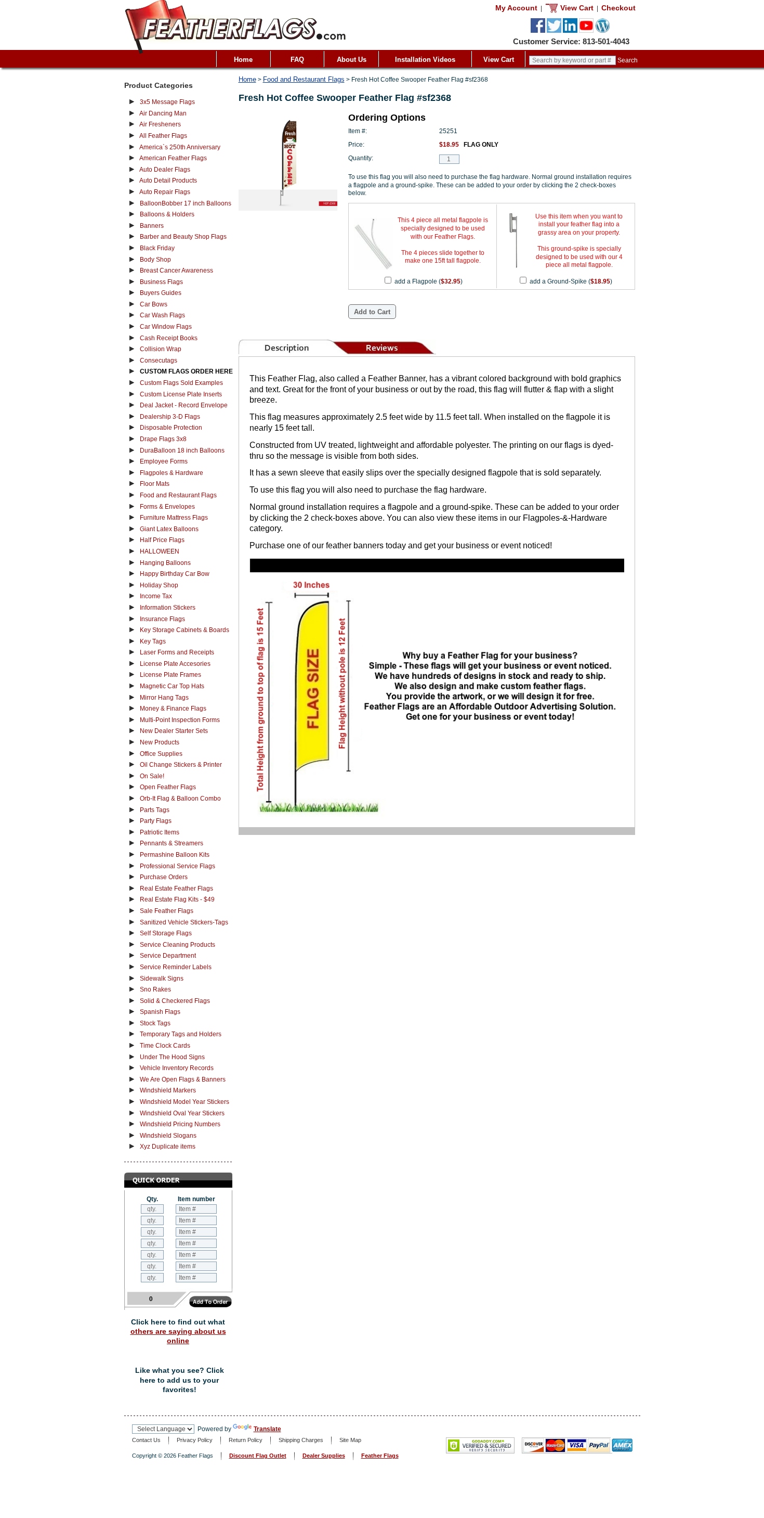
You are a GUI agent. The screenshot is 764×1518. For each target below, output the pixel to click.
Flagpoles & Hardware (171, 473)
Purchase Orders (164, 877)
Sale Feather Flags (166, 911)
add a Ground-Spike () (571, 281)
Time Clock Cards (165, 1045)
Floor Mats (154, 483)
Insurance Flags (162, 619)
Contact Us (146, 1440)
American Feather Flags (173, 158)
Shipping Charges (301, 1440)
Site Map (350, 1440)
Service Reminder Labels (176, 967)
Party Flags (156, 821)
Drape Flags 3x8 (163, 439)
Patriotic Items (159, 832)
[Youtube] (586, 30)
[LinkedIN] (570, 30)
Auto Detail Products (168, 180)
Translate (267, 1429)
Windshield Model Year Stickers (184, 1101)
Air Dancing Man (163, 113)
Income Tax (156, 596)
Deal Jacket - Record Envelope (184, 405)
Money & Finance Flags (173, 708)
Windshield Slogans (168, 1135)
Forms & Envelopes (167, 506)
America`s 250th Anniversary (179, 147)
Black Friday (157, 248)
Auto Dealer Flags (164, 169)
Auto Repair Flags (164, 192)
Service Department (168, 955)
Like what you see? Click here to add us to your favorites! (179, 1380)
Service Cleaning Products (177, 944)
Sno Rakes (155, 989)
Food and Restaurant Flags (178, 495)
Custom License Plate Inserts (181, 394)
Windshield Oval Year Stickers (182, 1113)
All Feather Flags (163, 135)
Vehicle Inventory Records (177, 1068)
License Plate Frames (170, 674)
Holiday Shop (159, 585)
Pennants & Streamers (171, 843)
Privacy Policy (195, 1440)
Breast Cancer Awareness (176, 270)
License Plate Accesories (175, 663)
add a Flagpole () (428, 281)
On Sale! (152, 776)
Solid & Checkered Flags (175, 1001)
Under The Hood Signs (172, 1057)
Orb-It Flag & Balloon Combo (180, 798)
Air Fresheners (160, 124)
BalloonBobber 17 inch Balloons (185, 203)
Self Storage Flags (166, 933)
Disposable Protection (171, 427)
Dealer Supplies (323, 1455)
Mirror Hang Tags (164, 697)
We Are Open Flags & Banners (183, 1079)
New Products (159, 742)
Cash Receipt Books (168, 338)
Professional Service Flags (177, 866)
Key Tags (153, 641)
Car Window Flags (166, 326)
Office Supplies (161, 753)
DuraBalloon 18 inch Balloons (182, 450)
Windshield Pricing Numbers (180, 1124)
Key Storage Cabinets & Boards (184, 630)
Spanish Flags (160, 1011)
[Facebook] (538, 30)
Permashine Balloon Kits (174, 854)
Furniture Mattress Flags (174, 517)
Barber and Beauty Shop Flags (183, 236)
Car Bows (153, 304)
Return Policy (245, 1440)
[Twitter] (554, 30)
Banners (152, 225)
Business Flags (161, 282)
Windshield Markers (168, 1090)
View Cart (498, 59)
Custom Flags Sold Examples (181, 383)
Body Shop (155, 259)
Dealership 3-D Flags (170, 416)
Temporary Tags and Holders (180, 1034)
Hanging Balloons (165, 563)
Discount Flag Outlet (257, 1455)
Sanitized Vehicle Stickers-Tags (184, 922)
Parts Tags (154, 810)
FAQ (297, 59)
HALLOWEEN (159, 551)
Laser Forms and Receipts (177, 652)
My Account (516, 8)
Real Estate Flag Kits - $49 (177, 899)
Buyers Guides (160, 293)
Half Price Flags (162, 540)
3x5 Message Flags (167, 102)
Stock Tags (155, 1023)
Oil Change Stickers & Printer (181, 764)
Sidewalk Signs (161, 978)
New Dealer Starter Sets (174, 731)
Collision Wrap (160, 349)
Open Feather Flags (168, 787)
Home (243, 59)
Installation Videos (425, 59)
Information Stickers (167, 607)
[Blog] (602, 30)
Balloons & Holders (167, 214)
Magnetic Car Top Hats (172, 686)
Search (627, 60)
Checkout (618, 8)
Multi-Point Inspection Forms (180, 720)
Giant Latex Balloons (169, 529)
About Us (351, 59)
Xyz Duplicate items (167, 1146)
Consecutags (158, 360)
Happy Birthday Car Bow (174, 573)
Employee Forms (164, 461)
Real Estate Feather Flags (176, 888)
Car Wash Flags (162, 315)
